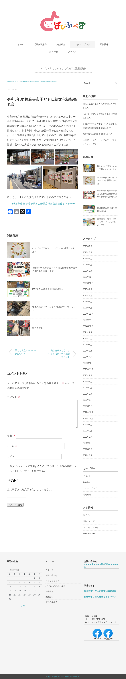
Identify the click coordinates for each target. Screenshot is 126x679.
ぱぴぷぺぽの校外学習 (55, 586)
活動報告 (80, 68)
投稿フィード (89, 521)
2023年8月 (87, 381)
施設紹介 (61, 44)
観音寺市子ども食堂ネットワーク (100, 597)
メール (12, 446)
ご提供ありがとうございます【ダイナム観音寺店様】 (59, 353)
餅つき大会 (37, 328)
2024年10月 (88, 326)
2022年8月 (87, 424)
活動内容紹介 (40, 44)
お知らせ (87, 482)
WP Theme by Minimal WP (70, 676)
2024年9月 (87, 332)
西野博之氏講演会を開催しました (48, 289)
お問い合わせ (51, 575)
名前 (11, 435)
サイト (10, 456)
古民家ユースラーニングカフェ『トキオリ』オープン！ (107, 222)
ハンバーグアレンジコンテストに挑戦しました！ (107, 180)
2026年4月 (87, 258)
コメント (13, 397)
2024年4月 (87, 357)
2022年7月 (87, 431)
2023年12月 (88, 363)
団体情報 (104, 44)
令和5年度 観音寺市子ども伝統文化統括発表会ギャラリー (43, 203)
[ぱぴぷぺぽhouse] (63, 13)
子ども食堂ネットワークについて (25, 352)
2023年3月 (87, 394)
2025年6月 (87, 301)
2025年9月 (87, 289)
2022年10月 (88, 418)
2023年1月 (87, 406)
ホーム (21, 44)
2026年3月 (87, 265)
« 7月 (23, 606)
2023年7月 (87, 388)
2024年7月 (87, 338)
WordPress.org (89, 533)
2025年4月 (87, 308)
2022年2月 (87, 437)
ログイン (87, 515)
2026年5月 (87, 252)
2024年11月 (88, 320)
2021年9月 (87, 443)
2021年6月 (87, 455)
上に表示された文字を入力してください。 (30, 489)
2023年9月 (87, 375)
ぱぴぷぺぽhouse (53, 676)
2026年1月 (87, 271)
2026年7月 (87, 246)
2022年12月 (88, 412)
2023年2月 (87, 400)
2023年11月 (88, 369)
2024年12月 (88, 314)
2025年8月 (87, 295)
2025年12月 (88, 277)
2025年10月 (88, 283)
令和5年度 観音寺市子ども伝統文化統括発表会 (39, 81)
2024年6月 (87, 344)
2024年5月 (87, 351)
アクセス (72, 52)
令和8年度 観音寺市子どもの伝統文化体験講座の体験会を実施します (99, 126)
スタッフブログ (82, 44)
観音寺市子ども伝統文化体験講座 (100, 591)
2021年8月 (87, 449)
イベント (46, 68)
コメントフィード (91, 527)
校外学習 (53, 52)
